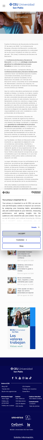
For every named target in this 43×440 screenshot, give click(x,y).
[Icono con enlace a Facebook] (12, 378)
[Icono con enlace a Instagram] (23, 378)
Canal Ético (26, 391)
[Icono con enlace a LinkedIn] (27, 378)
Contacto (32, 403)
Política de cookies (8, 405)
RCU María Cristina (35, 398)
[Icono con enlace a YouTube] (19, 378)
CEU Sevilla (19, 406)
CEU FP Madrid (20, 403)
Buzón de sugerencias (9, 391)
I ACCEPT (21, 233)
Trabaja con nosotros (29, 389)
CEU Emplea (26, 386)
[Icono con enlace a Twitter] (16, 378)
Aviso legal (5, 398)
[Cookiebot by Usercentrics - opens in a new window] (31, 192)
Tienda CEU (5, 389)
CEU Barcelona (20, 401)
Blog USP (5, 386)
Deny (21, 246)
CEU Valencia (20, 398)
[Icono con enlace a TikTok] (30, 378)
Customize (20, 240)
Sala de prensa (34, 406)
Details (34, 227)
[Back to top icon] (39, 429)
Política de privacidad (5, 402)
